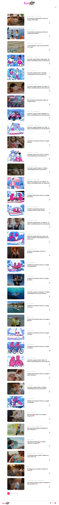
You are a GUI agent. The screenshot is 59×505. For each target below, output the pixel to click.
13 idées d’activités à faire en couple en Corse (38, 306)
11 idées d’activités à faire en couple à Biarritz (38, 319)
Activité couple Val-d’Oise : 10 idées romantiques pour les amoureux (38, 155)
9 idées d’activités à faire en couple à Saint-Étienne (38, 374)
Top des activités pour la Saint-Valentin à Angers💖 (36, 442)
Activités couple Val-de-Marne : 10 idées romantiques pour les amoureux (38, 182)
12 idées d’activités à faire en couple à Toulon (38, 333)
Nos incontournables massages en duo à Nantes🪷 (37, 428)
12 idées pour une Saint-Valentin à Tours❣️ (37, 469)
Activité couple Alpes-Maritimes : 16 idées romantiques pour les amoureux (38, 59)
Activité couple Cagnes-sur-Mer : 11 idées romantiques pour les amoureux (38, 87)
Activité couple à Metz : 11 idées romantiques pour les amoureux (36, 387)
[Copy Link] (49, 22)
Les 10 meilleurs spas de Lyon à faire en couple (38, 46)
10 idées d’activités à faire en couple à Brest (38, 141)
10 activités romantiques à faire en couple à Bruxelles (37, 19)
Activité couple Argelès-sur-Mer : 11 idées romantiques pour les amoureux (38, 128)
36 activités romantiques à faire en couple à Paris (37, 100)
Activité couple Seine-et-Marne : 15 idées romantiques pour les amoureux (38, 223)
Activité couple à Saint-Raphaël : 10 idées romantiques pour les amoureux (38, 114)
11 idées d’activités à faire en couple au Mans (38, 279)
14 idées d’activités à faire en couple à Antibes (38, 196)
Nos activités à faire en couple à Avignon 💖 (36, 415)
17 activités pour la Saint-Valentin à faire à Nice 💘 (38, 456)
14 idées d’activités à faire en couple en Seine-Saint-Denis (36, 209)
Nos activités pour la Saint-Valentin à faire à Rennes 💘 (38, 483)
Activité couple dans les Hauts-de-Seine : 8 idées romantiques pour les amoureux (38, 237)
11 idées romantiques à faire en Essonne (36, 251)
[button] (56, 7)
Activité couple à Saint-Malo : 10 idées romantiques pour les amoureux (38, 360)
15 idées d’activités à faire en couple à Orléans (38, 347)
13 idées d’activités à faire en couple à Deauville (38, 401)
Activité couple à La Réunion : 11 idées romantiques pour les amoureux (38, 292)
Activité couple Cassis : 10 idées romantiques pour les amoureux (36, 73)
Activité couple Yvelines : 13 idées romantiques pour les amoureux (37, 168)
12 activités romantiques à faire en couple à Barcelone (37, 32)
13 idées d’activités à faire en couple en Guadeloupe (38, 265)
